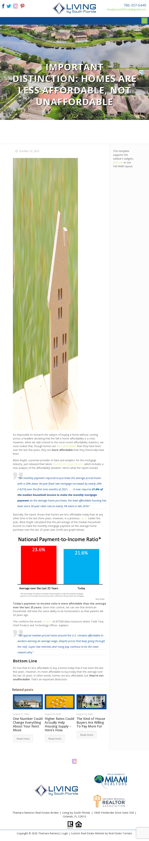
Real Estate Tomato (120, 833)
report (84, 518)
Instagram (74, 761)
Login (64, 833)
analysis (47, 621)
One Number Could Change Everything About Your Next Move (28, 724)
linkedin (15, 6)
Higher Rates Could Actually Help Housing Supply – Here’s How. (59, 724)
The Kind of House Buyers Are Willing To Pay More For (90, 722)
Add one (118, 162)
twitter (8, 6)
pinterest (22, 6)
